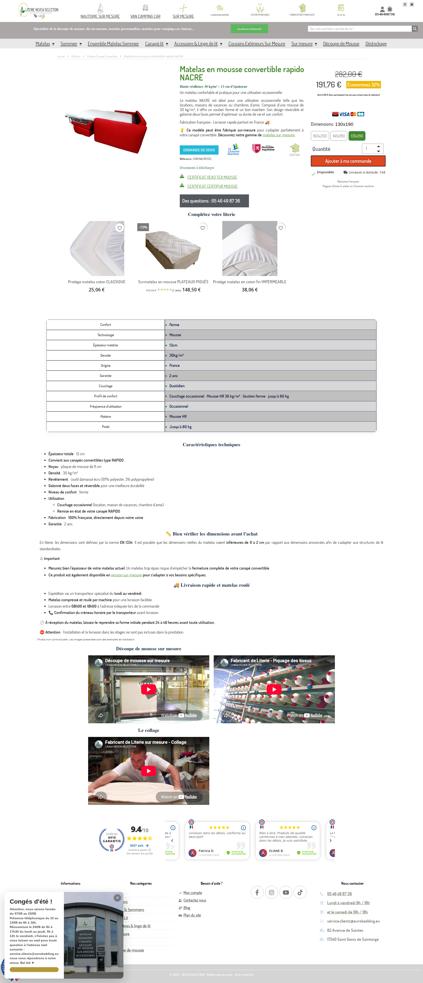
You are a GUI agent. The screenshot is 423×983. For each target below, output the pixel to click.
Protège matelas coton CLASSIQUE (96, 281)
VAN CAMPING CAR (145, 16)
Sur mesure (302, 43)
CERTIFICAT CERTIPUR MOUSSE (212, 186)
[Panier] (390, 9)
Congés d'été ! (31, 902)
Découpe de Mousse (341, 43)
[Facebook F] (405, 4)
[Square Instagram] (412, 4)
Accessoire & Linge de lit (196, 43)
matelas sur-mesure (279, 134)
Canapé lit (154, 43)
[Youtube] (285, 892)
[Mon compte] (382, 9)
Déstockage (376, 43)
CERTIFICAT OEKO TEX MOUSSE (212, 177)
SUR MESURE (183, 16)
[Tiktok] (300, 892)
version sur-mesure (126, 574)
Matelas (43, 43)
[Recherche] (415, 29)
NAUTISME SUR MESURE (100, 16)
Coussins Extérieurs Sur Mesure (256, 43)
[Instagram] (271, 892)
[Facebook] (257, 892)
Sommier (69, 43)
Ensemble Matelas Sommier (113, 43)
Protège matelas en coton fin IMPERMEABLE (249, 281)
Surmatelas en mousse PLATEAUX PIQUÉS (173, 281)
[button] (249, 28)
